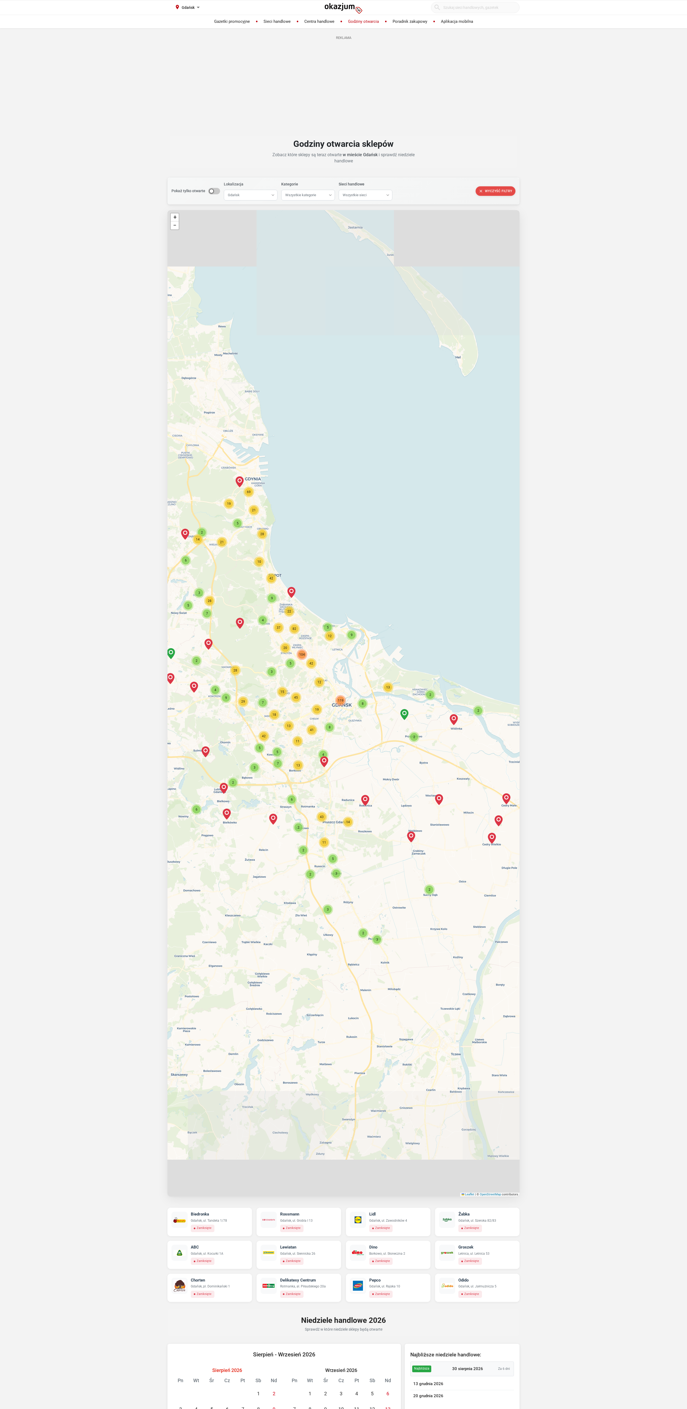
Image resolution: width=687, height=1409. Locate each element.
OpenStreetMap (490, 1194)
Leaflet (469, 1194)
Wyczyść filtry (498, 191)
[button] (362, 703)
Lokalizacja (233, 184)
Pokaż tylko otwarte (188, 191)
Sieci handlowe (351, 184)
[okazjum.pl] (343, 8)
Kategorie (289, 184)
